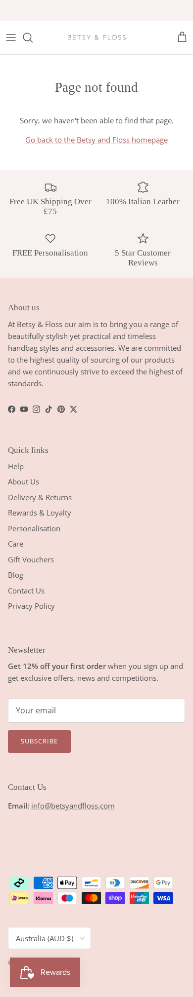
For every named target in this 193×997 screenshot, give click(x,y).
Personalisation (34, 528)
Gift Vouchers (31, 559)
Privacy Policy (31, 606)
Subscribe (39, 741)
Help (16, 466)
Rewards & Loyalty (39, 512)
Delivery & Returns (40, 497)
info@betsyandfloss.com (73, 806)
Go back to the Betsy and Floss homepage (96, 140)
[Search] (33, 37)
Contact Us (26, 590)
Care (15, 544)
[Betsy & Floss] (96, 37)
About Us (23, 481)
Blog (15, 575)
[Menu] (11, 37)
